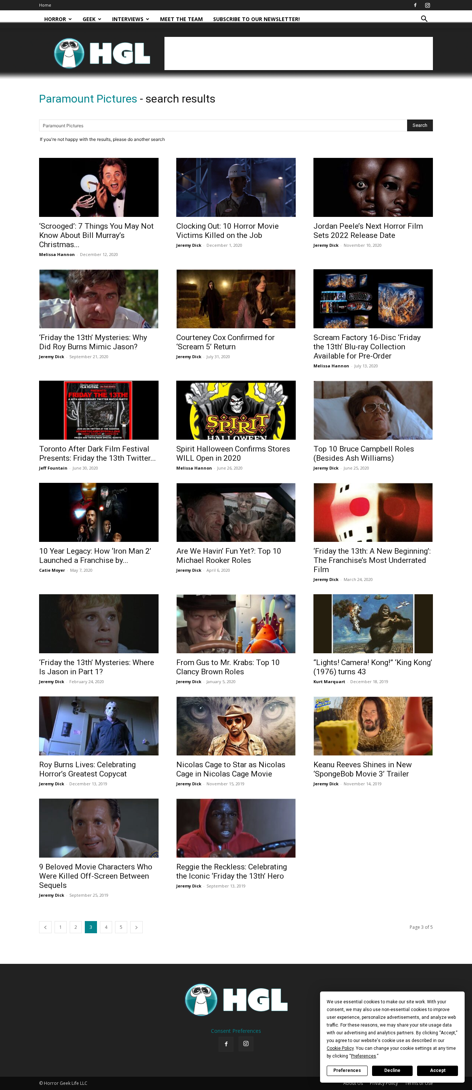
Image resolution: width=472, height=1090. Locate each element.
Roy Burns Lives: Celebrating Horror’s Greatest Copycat (87, 769)
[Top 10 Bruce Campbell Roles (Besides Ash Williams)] (373, 410)
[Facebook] (415, 5)
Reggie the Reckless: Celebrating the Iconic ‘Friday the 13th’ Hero (231, 871)
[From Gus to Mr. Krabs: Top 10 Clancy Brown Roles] (236, 623)
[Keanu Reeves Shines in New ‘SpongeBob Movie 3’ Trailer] (373, 725)
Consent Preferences (236, 1030)
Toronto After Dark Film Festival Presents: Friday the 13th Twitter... (97, 453)
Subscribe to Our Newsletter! (256, 19)
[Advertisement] (298, 53)
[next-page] (136, 927)
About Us (353, 1083)
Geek (89, 19)
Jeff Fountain (53, 468)
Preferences (347, 1070)
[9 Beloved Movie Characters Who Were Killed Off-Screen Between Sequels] (99, 828)
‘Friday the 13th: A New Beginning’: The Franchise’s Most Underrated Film (372, 560)
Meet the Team (181, 19)
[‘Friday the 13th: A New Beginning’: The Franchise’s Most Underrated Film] (373, 512)
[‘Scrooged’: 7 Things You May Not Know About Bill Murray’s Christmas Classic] (99, 187)
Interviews (127, 19)
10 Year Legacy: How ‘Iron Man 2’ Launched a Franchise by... (95, 556)
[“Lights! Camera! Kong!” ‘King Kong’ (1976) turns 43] (373, 623)
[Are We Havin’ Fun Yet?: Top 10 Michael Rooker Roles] (236, 512)
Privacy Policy (384, 1083)
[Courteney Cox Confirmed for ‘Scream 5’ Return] (236, 298)
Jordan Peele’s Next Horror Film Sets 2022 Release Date (368, 231)
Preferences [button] (363, 1056)
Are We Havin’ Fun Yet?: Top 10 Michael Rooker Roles (228, 556)
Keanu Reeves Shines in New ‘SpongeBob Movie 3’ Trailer (362, 769)
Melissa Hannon (57, 254)
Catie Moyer (52, 570)
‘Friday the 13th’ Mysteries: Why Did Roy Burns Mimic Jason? (93, 342)
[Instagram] (427, 5)
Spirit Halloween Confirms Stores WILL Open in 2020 (233, 453)
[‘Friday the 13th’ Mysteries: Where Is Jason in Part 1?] (99, 623)
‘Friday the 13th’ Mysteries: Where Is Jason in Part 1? (96, 667)
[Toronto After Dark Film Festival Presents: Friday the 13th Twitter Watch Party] (99, 410)
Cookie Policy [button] (340, 1048)
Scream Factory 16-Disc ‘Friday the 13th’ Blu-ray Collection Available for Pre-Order (367, 346)
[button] (424, 19)
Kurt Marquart (329, 681)
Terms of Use (419, 1083)
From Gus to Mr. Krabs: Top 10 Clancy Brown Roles (228, 667)
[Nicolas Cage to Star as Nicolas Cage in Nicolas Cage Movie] (236, 725)
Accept (437, 1070)
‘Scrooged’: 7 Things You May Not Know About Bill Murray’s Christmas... (96, 235)
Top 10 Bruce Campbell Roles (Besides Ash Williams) (363, 453)
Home (45, 5)
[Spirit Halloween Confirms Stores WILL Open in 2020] (236, 410)
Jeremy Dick (188, 245)
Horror (55, 19)
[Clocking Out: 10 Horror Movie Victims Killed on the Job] (236, 187)
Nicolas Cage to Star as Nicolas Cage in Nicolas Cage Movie (230, 769)
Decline (392, 1070)
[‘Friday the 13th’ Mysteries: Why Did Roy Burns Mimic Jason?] (99, 298)
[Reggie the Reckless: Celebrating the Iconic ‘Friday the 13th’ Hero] (236, 828)
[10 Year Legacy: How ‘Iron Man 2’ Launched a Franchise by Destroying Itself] (99, 512)
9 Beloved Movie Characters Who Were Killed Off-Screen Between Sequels (95, 876)
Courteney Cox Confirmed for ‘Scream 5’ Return (225, 342)
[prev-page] (45, 927)
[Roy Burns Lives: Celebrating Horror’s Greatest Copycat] (99, 725)
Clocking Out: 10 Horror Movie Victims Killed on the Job (227, 231)
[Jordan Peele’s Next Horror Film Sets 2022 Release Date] (373, 187)
